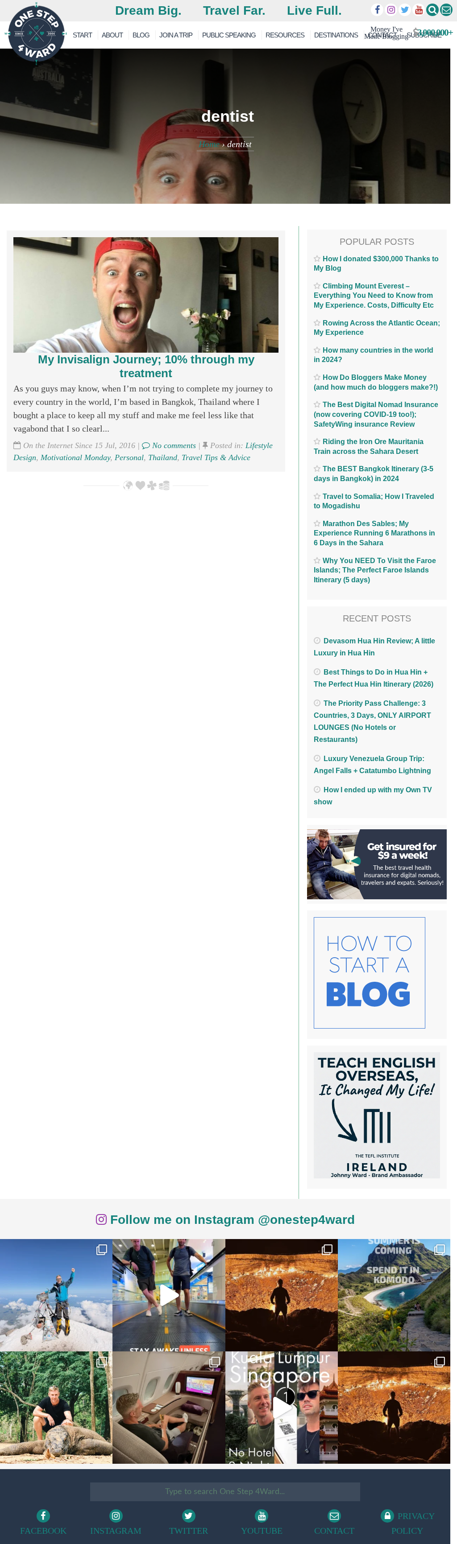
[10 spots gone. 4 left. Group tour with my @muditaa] (394, 1295)
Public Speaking (229, 35)
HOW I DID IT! (404, 33)
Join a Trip (175, 35)
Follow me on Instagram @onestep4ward (231, 1220)
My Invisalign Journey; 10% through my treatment (146, 366)
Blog (141, 35)
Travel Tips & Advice (216, 457)
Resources (285, 35)
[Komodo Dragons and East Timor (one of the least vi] (56, 1407)
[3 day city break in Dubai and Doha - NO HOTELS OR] (281, 1407)
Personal (129, 457)
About (112, 35)
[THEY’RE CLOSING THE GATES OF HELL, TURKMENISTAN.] (394, 1407)
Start (82, 35)
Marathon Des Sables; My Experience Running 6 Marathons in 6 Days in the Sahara (374, 533)
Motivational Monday (75, 457)
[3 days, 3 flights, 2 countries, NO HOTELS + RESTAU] (168, 1407)
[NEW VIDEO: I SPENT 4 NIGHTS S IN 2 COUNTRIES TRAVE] (168, 1295)
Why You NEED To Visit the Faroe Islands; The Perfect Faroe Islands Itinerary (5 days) (375, 570)
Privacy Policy (413, 1523)
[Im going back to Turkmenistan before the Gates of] (281, 1295)
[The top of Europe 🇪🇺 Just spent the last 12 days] (56, 1295)
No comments (173, 445)
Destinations (336, 35)
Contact (334, 1531)
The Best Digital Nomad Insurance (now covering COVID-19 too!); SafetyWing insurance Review (376, 414)
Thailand (162, 457)
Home (209, 144)
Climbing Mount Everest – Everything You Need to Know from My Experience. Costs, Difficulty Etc (374, 295)
